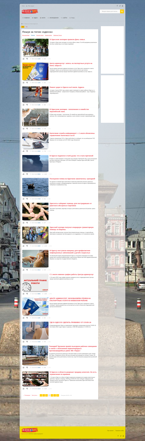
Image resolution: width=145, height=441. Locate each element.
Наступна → (35, 395)
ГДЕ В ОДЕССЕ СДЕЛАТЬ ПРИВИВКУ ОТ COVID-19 (70, 322)
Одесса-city (24, 433)
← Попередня (26, 395)
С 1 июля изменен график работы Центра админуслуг (72, 274)
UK (23, 26)
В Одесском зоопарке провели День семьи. (67, 39)
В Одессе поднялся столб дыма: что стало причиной (71, 156)
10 (57, 395)
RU (27, 26)
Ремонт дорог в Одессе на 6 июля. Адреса (67, 87)
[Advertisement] (112, 50)
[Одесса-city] (30, 11)
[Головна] (22, 23)
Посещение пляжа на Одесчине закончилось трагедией (72, 179)
